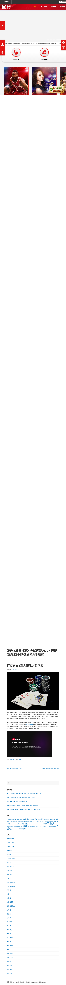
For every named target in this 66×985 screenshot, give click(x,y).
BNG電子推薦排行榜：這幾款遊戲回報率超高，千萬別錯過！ (24, 809)
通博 (17, 829)
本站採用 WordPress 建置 (14, 982)
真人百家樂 (29, 724)
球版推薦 (9, 922)
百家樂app (12, 759)
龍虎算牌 (42, 829)
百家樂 (40, 826)
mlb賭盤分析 (46, 819)
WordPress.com (34, 982)
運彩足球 (9, 965)
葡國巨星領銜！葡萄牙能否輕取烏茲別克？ (19, 801)
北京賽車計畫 (33, 824)
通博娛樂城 (22, 829)
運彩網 (32, 829)
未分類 (9, 914)
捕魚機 (33, 826)
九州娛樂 (46, 821)
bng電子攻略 (32, 819)
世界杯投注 (37, 821)
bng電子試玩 (40, 819)
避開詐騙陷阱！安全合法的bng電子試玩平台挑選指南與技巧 (24, 794)
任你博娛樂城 (51, 821)
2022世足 (13, 819)
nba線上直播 (17, 821)
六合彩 (18, 823)
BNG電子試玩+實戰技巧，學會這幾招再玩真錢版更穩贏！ (23, 805)
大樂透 (45, 824)
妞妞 (8, 894)
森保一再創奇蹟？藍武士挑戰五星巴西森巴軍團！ (21, 797)
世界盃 (9, 862)
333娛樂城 (9, 819)
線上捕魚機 (53, 826)
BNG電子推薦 (24, 819)
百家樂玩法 (44, 826)
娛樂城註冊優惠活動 (11, 826)
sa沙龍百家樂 (31, 821)
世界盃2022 (41, 821)
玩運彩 (37, 826)
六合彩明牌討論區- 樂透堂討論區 (49, 768)
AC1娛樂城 (17, 819)
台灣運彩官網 (11, 886)
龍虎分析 (38, 829)
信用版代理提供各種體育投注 (15, 768)
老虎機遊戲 (14, 829)
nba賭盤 (22, 821)
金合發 (35, 829)
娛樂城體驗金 (26, 826)
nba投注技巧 (12, 821)
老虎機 (9, 941)
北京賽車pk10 (26, 824)
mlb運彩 (51, 819)
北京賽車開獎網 (39, 824)
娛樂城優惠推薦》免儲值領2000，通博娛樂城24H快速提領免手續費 (32, 652)
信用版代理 (10, 874)
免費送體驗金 (12, 824)
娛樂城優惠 (56, 824)
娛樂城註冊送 (18, 826)
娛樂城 (50, 823)
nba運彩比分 (26, 821)
